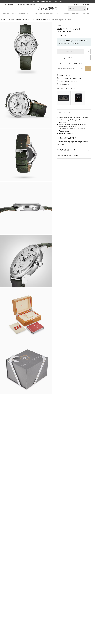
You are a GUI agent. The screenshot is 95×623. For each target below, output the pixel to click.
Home (3, 19)
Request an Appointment (26, 4)
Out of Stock (70, 51)
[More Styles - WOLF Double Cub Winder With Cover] (64, 98)
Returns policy (64, 84)
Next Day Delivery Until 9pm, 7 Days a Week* (47, 1)
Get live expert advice (75, 57)
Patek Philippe (25, 14)
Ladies (66, 14)
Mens (59, 14)
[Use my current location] (82, 68)
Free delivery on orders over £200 (71, 78)
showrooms (10, 4)
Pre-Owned (76, 14)
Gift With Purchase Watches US (19, 19)
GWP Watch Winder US (40, 19)
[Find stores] (88, 68)
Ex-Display (87, 14)
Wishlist (76, 4)
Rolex (14, 14)
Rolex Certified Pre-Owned (43, 14)
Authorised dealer (65, 75)
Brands (6, 14)
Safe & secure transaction (68, 81)
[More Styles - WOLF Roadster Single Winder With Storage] (78, 98)
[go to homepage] (47, 9)
